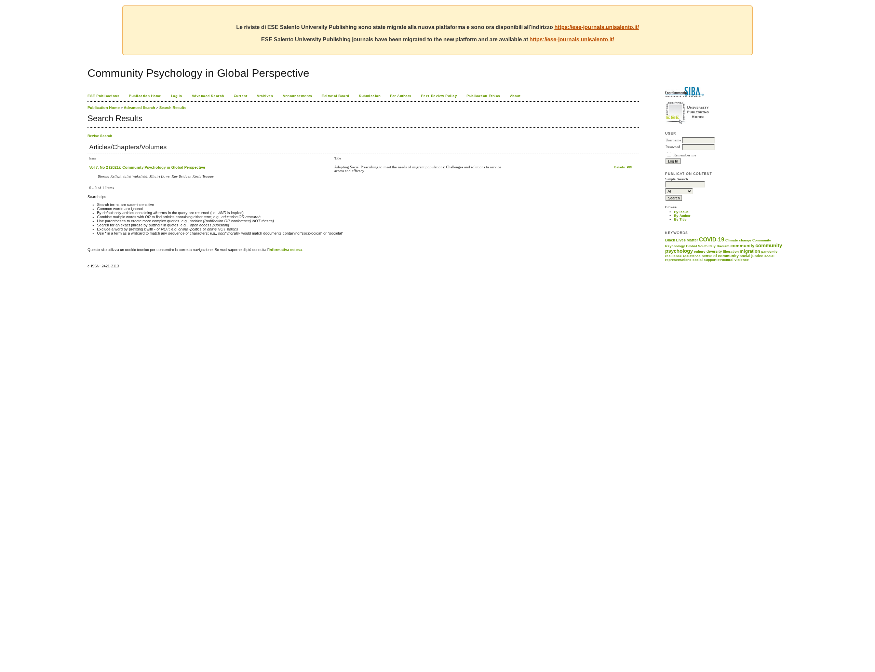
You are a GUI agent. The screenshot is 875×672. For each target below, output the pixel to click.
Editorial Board (335, 96)
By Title (680, 219)
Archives (265, 96)
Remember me (684, 155)
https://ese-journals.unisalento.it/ (596, 27)
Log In (176, 96)
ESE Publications (103, 96)
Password (672, 147)
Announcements (297, 96)
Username (673, 140)
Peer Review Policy (439, 96)
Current (240, 96)
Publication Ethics (483, 96)
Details (620, 167)
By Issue (681, 212)
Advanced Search (208, 96)
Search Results (172, 108)
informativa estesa (285, 250)
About (515, 96)
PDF (630, 167)
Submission (369, 96)
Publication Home (145, 96)
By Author (682, 216)
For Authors (401, 96)
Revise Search (100, 136)
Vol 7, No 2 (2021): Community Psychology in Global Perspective (147, 167)
